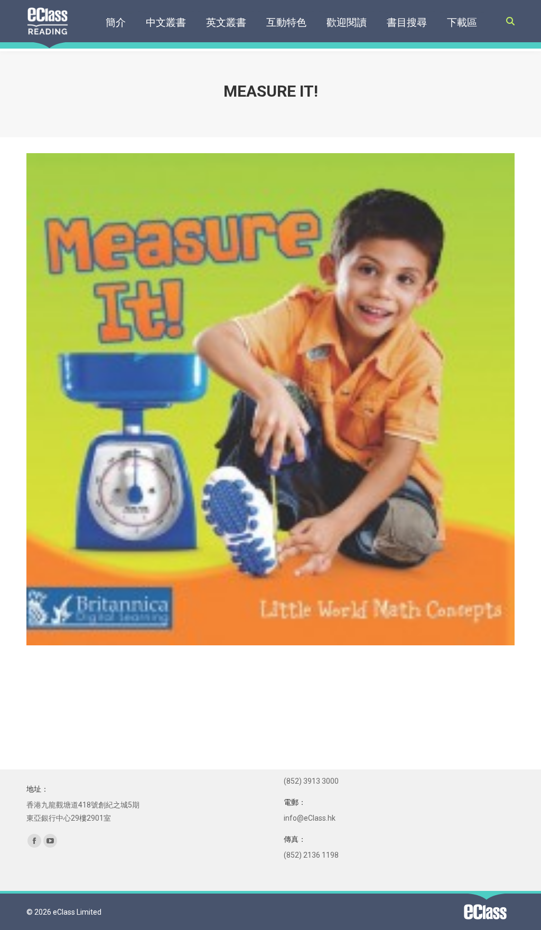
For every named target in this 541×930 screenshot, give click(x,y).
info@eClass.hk (309, 818)
